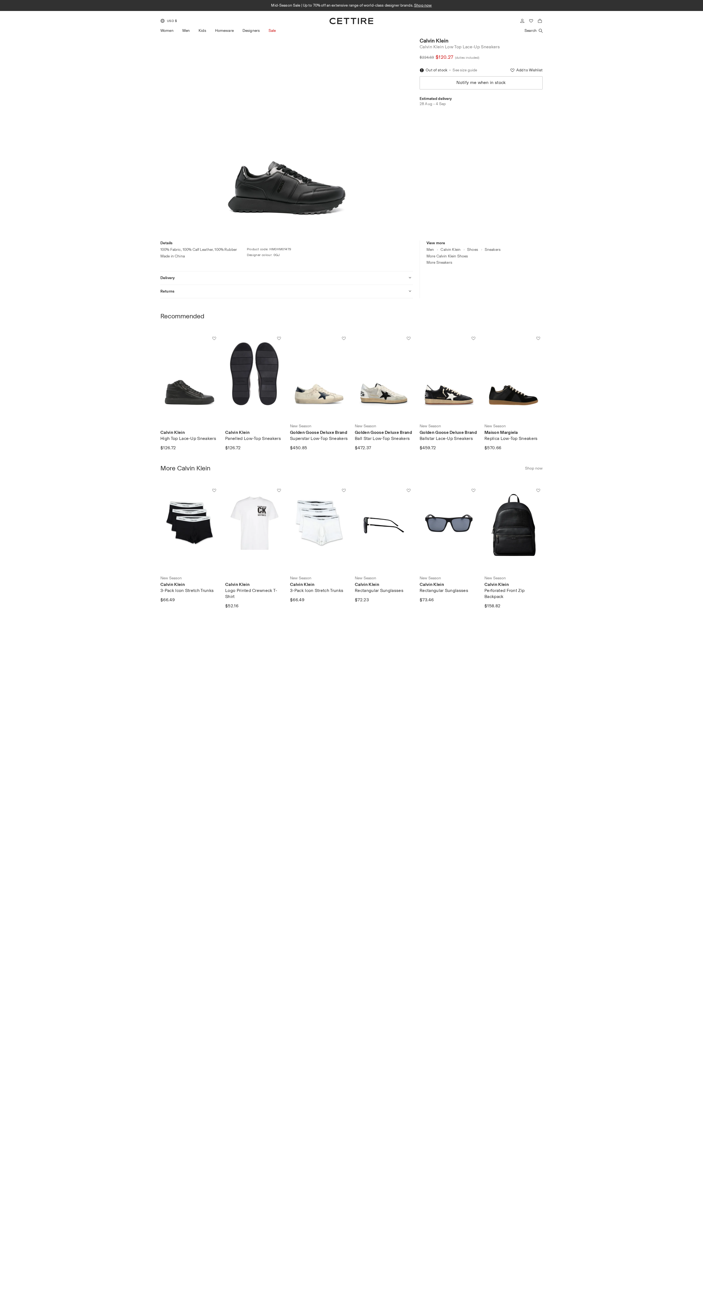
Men (186, 30)
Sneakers (493, 249)
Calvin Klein (434, 40)
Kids (202, 30)
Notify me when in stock (481, 82)
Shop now (417, 5)
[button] (168, 20)
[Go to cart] (539, 20)
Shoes (472, 249)
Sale (272, 30)
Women (167, 30)
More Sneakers (439, 262)
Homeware (224, 30)
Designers (251, 30)
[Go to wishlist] (531, 20)
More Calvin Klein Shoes (447, 256)
